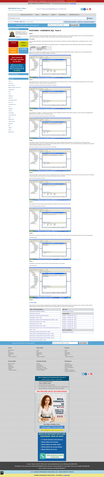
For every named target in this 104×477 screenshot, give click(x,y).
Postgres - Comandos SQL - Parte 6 (70, 325)
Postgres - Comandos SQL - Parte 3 (70, 319)
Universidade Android (12, 100)
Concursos (10, 102)
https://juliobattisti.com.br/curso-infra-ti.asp (52, 430)
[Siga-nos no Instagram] (90, 10)
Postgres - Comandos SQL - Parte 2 (70, 317)
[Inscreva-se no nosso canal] (87, 10)
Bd (24, 21)
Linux (9, 106)
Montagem (10, 108)
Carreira (9, 364)
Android (10, 110)
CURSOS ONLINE (62, 14)
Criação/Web (10, 366)
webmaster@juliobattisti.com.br (51, 8)
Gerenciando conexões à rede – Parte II (38, 325)
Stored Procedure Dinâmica (68, 311)
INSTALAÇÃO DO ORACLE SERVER (37, 311)
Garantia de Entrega (69, 364)
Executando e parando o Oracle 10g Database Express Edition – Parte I (44, 319)
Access (9, 81)
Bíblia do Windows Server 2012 (14, 87)
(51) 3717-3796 (41, 8)
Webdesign (10, 95)
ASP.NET (38, 363)
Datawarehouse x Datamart (68, 332)
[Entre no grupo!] (52, 447)
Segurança (10, 123)
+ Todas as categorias (12, 356)
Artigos (21, 21)
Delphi (9, 129)
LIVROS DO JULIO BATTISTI (26, 14)
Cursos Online (12, 361)
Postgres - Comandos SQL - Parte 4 (70, 321)
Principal (17, 21)
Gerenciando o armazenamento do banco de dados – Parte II (42, 333)
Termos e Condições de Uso (70, 371)
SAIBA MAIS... (18, 36)
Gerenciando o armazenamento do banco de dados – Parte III (42, 335)
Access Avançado (39, 366)
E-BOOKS (53, 14)
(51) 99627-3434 (62, 8)
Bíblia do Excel (11, 131)
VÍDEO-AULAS (45, 14)
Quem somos (67, 363)
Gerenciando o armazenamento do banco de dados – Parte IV (42, 337)
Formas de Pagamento (69, 367)
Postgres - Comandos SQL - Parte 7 (70, 327)
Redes (9, 117)
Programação (11, 112)
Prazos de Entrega (68, 366)
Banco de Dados (11, 85)
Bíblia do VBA (11, 119)
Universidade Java (12, 104)
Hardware (10, 98)
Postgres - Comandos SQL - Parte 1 (70, 315)
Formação (10, 368)
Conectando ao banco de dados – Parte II (38, 339)
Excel (9, 91)
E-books (23, 49)
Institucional (68, 361)
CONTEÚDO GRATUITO (74, 14)
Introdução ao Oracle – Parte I (36, 317)
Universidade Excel (12, 115)
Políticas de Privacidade (69, 370)
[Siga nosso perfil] (82, 10)
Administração (11, 350)
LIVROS (36, 14)
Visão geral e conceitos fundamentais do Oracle (39, 315)
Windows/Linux (11, 354)
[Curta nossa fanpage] (84, 10)
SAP (9, 125)
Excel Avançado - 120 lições (41, 368)
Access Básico (39, 364)
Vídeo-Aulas (10, 83)
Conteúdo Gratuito (41, 361)
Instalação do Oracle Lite (35, 313)
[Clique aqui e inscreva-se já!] (17, 71)
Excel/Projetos (11, 367)
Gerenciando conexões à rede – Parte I (37, 321)
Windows (10, 127)
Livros (13, 42)
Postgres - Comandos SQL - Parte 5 (70, 323)
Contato (66, 368)
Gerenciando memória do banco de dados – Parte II (40, 331)
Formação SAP (11, 89)
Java (9, 93)
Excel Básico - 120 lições (41, 367)
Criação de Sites (11, 121)
